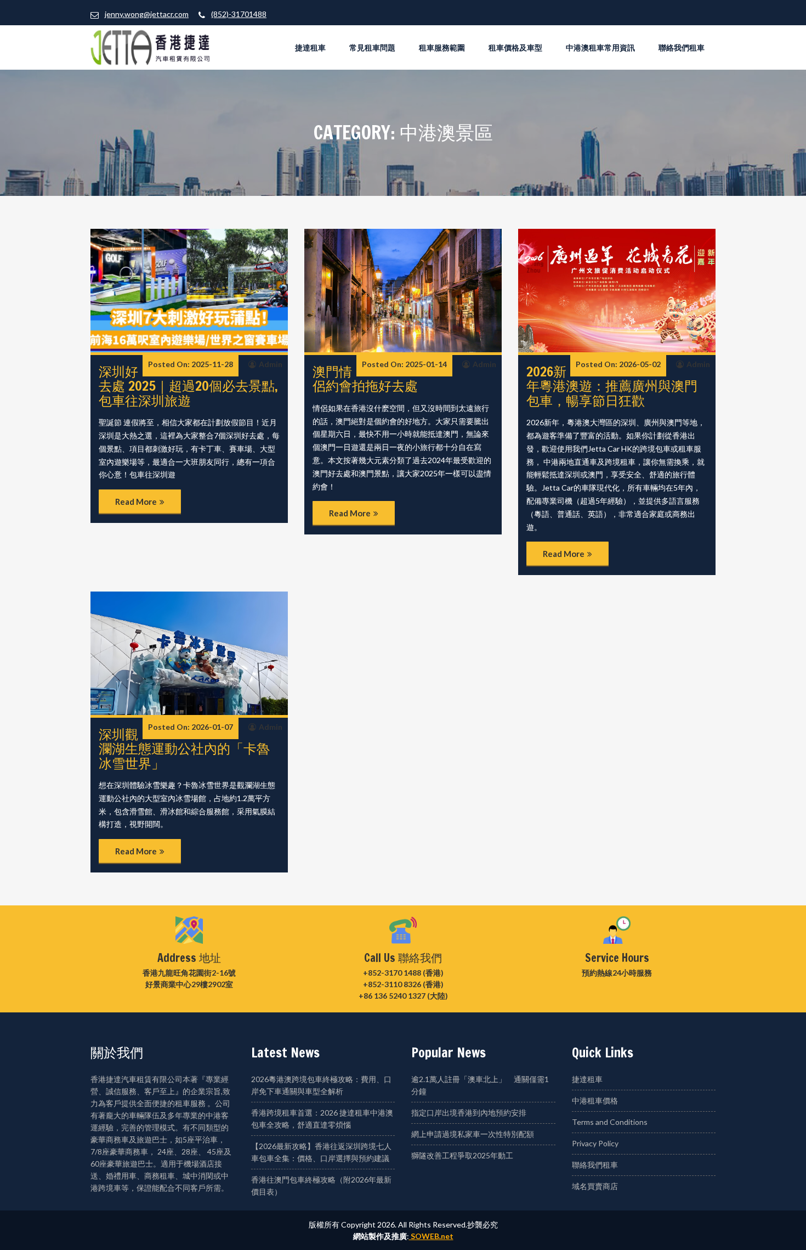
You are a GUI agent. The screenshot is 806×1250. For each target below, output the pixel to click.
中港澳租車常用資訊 (600, 47)
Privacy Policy (595, 1143)
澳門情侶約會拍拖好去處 (365, 378)
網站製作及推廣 (380, 1236)
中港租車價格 (595, 1100)
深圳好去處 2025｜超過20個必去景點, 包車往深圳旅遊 (188, 386)
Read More (136, 501)
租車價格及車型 (515, 47)
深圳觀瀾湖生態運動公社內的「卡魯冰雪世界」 (184, 749)
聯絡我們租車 (682, 47)
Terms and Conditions (610, 1122)
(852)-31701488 (238, 14)
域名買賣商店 (595, 1186)
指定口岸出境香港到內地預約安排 (468, 1112)
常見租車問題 (372, 47)
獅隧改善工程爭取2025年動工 (462, 1155)
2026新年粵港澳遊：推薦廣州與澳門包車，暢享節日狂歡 (611, 386)
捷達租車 (310, 47)
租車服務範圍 (442, 47)
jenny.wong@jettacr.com (147, 14)
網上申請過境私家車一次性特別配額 (472, 1134)
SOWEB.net (431, 1236)
